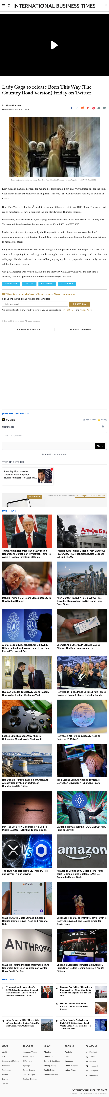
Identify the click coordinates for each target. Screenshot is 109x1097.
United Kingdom (71, 1066)
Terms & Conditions (52, 1061)
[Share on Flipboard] (88, 108)
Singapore (69, 1061)
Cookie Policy (49, 1070)
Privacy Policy (85, 310)
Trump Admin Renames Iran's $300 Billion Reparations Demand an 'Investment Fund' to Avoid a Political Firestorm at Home (26, 554)
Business (6, 1066)
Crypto (5, 1079)
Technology (6, 1070)
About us (47, 1052)
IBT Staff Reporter (13, 105)
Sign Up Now (34, 497)
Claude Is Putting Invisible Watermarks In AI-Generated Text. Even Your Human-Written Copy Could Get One (25, 968)
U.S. (4, 1057)
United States (70, 1070)
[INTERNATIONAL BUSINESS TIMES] (54, 6)
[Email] (98, 108)
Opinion (5, 1083)
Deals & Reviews (30, 1079)
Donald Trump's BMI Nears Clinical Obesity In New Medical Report (75, 1006)
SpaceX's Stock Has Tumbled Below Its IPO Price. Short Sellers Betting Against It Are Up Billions (80, 968)
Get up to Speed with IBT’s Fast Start (90, 496)
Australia (68, 1052)
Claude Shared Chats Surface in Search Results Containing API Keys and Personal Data (25, 921)
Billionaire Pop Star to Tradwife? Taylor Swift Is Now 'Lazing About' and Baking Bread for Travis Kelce (82, 921)
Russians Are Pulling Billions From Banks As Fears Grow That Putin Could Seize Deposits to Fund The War (81, 554)
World (4, 1052)
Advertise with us (51, 1074)
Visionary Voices (30, 1052)
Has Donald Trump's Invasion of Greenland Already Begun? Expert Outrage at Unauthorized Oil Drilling (25, 783)
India (67, 1057)
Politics (5, 1074)
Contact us (48, 1057)
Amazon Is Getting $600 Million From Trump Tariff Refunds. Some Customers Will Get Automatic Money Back (80, 874)
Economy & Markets (10, 1061)
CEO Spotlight (29, 1074)
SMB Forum (28, 1061)
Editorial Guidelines (80, 329)
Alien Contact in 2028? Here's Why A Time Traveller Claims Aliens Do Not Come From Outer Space (79, 601)
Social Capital (28, 1057)
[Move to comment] (104, 108)
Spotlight (26, 1066)
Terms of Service (68, 310)
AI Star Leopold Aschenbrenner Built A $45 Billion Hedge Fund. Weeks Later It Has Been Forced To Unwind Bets (26, 648)
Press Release (29, 1070)
